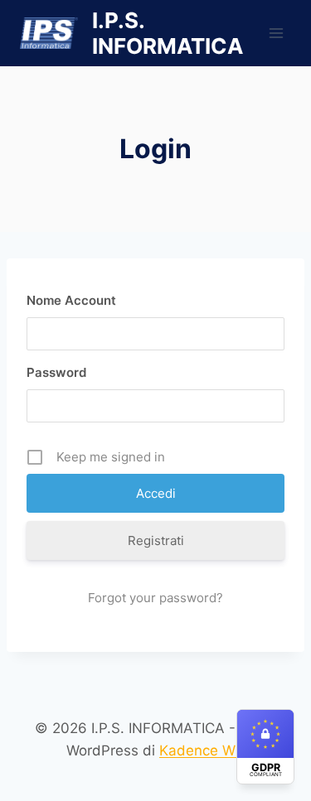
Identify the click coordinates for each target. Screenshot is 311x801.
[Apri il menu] (275, 33)
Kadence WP (202, 750)
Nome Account (71, 300)
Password (56, 372)
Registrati (156, 540)
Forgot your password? (155, 598)
